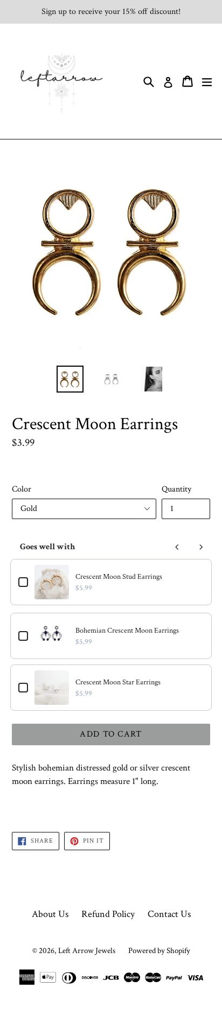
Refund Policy (108, 914)
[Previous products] (177, 547)
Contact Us (169, 914)
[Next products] (201, 547)
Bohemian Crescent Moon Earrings (127, 630)
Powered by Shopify (159, 951)
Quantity (176, 489)
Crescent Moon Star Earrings (118, 682)
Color (21, 489)
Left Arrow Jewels (86, 951)
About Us (50, 914)
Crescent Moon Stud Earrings (118, 577)
